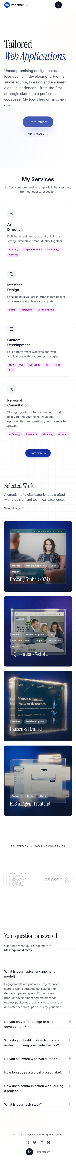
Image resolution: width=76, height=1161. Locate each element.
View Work (38, 134)
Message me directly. (18, 950)
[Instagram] (41, 1142)
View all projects (14, 507)
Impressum (43, 1151)
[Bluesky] (48, 1142)
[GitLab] (34, 1142)
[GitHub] (27, 1142)
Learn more (38, 452)
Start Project (38, 122)
